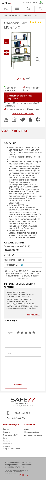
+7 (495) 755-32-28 (30, 3)
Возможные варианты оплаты (23, 114)
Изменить (10, 105)
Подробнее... (33, 315)
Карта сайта (8, 444)
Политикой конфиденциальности (13, 472)
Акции (26, 429)
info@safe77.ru (19, 418)
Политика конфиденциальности (11, 448)
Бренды (6, 429)
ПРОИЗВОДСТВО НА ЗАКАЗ (23, 406)
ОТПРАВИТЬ (16, 385)
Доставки (20, 109)
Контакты (6, 441)
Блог (5, 438)
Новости (6, 432)
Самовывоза (33, 109)
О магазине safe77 (10, 435)
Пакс (22, 265)
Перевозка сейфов (31, 432)
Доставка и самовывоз (33, 435)
